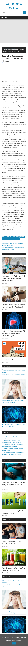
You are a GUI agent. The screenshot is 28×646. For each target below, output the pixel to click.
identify (22, 236)
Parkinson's (5, 238)
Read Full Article (10, 233)
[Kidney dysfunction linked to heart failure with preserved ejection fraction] (14, 422)
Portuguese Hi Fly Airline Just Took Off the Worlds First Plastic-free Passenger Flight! (13, 278)
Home (4, 48)
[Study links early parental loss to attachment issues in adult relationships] (14, 398)
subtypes (17, 238)
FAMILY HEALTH (6, 519)
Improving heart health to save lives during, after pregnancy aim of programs (14, 484)
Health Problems (11, 48)
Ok (14, 643)
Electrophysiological (13, 236)
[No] (26, 640)
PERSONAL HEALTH (7, 254)
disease (4, 236)
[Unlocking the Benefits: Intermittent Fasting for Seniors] (14, 372)
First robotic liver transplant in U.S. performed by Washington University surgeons (13, 333)
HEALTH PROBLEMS (7, 460)
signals (12, 238)
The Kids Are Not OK (9, 360)
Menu (6, 17)
